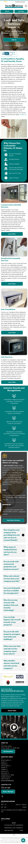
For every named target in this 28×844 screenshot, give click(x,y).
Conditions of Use (23, 837)
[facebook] (2, 796)
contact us (23, 114)
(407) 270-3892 (5, 788)
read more (22, 497)
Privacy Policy (3, 837)
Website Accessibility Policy (20, 838)
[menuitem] (14, 822)
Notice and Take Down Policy (8, 838)
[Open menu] (26, 6)
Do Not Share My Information (13, 837)
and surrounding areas (7, 780)
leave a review (14, 481)
